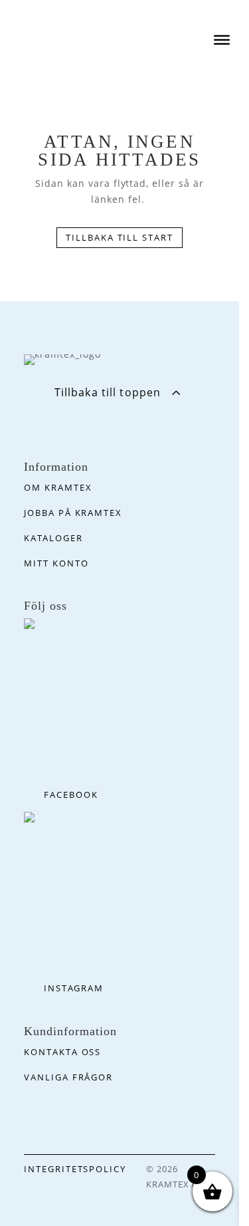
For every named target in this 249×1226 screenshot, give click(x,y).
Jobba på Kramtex (73, 513)
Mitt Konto (56, 563)
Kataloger (53, 538)
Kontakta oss (62, 1052)
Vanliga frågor (68, 1077)
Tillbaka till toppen (107, 392)
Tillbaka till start (119, 237)
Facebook (71, 794)
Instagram (74, 988)
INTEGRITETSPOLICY (75, 1169)
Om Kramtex (58, 487)
